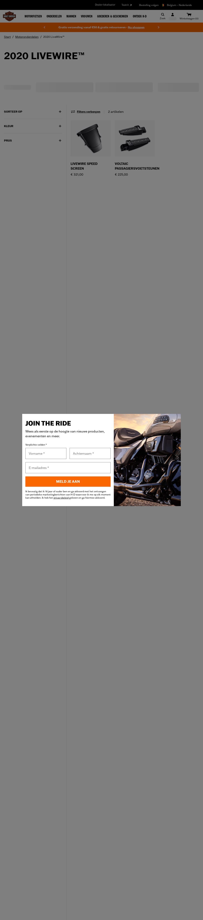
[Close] (174, 420)
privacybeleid (61, 497)
